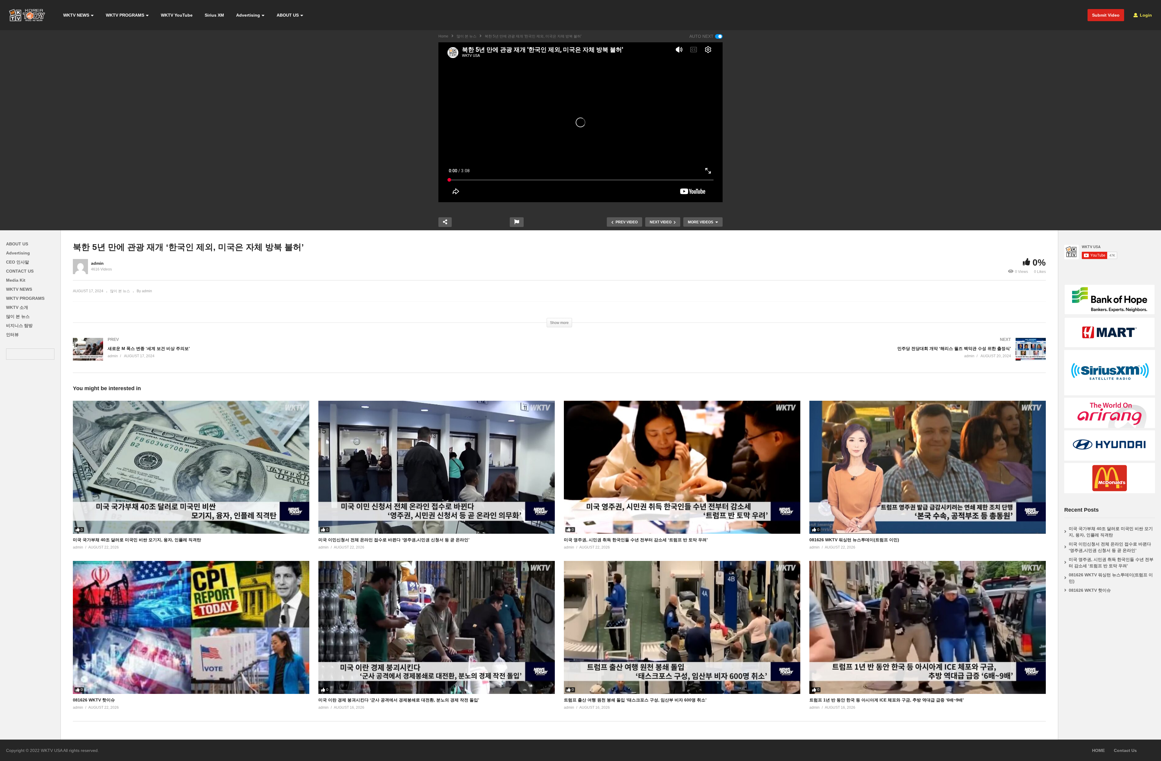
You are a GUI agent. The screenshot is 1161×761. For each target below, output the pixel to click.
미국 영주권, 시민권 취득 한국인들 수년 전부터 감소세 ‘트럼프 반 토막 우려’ (636, 539)
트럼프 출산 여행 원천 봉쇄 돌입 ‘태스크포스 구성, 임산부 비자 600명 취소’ (635, 700)
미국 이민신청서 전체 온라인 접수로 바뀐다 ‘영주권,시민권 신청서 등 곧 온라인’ (394, 539)
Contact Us (1125, 750)
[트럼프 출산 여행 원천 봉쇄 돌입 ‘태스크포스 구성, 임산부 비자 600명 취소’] (682, 627)
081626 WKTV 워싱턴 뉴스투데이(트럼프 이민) (854, 539)
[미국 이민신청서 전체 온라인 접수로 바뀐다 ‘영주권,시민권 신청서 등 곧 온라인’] (436, 467)
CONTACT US (20, 271)
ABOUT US (288, 15)
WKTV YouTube (177, 15)
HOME (1098, 750)
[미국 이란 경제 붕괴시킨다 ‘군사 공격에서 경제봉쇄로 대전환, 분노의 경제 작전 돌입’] (436, 627)
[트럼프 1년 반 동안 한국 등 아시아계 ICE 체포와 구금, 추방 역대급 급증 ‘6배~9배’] (927, 627)
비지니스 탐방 (19, 325)
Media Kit (15, 280)
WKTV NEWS (76, 15)
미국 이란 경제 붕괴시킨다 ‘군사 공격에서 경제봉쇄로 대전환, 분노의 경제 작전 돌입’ (398, 700)
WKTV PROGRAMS (125, 15)
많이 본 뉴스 (466, 36)
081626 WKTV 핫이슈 (94, 700)
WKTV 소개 (17, 307)
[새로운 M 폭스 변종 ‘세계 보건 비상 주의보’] (313, 355)
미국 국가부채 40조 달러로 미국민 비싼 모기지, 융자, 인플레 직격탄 (137, 539)
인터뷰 (12, 334)
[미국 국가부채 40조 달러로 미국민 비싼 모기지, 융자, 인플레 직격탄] (191, 467)
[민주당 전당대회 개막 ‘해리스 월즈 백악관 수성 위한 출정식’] (805, 355)
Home (443, 36)
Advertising (248, 15)
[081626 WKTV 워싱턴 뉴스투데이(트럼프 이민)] (927, 467)
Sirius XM (214, 15)
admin (97, 263)
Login (1145, 15)
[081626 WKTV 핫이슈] (191, 627)
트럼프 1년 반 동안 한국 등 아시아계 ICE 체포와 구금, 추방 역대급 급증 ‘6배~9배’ (886, 700)
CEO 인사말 (17, 262)
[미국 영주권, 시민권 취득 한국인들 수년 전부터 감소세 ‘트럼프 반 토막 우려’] (682, 467)
